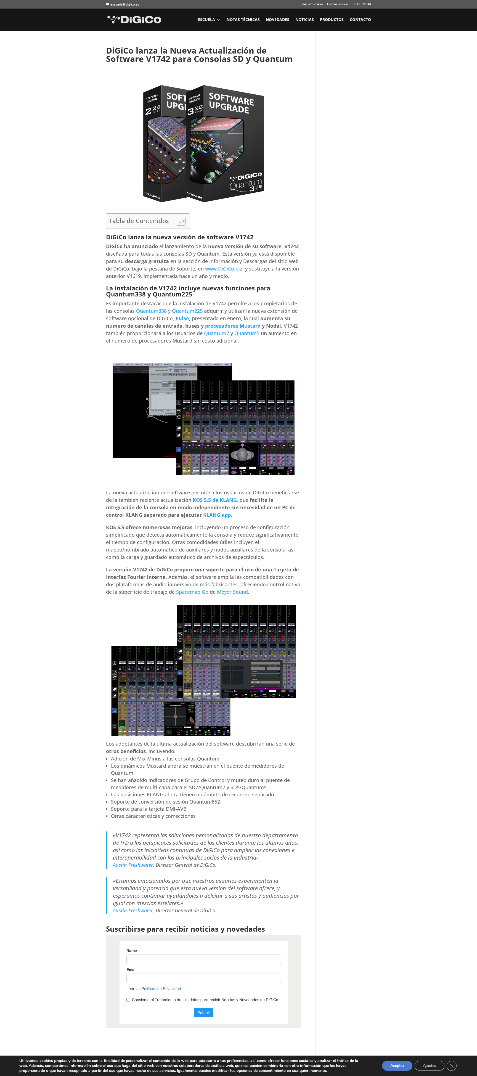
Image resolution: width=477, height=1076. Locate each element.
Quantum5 (246, 333)
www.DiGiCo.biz (223, 268)
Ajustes (429, 1065)
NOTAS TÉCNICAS (243, 20)
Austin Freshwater (133, 865)
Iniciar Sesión (312, 4)
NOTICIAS (304, 20)
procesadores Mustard (233, 325)
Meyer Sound (232, 592)
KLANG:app (217, 515)
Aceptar (397, 1065)
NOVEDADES (277, 20)
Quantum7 (216, 333)
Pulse (182, 318)
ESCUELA (206, 20)
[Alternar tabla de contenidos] (178, 221)
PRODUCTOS (332, 20)
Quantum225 (187, 311)
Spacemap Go (192, 592)
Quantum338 (151, 311)
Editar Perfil (362, 4)
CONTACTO (360, 20)
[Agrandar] (294, 81)
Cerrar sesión (337, 4)
